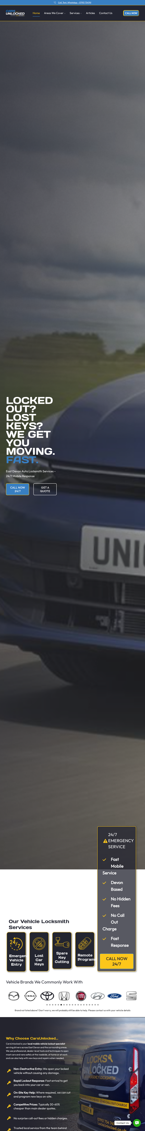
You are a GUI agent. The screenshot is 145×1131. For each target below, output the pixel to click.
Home (36, 13)
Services (75, 13)
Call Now (93, 2)
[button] (47, 1005)
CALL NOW (131, 13)
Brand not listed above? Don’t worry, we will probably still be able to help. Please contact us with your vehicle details (72, 1010)
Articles (90, 13)
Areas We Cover (53, 13)
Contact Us (105, 13)
